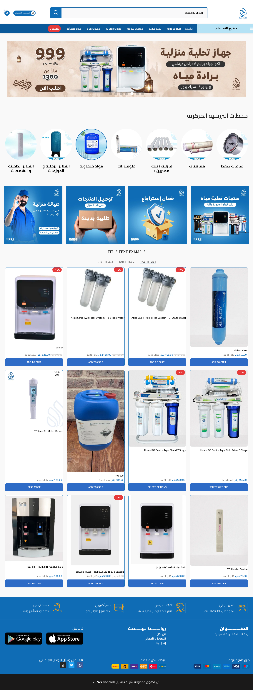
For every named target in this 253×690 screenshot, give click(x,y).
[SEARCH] (55, 12)
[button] (142, 93)
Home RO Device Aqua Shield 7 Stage (165, 450)
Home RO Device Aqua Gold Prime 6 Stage (224, 450)
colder (59, 347)
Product (120, 475)
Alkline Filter (241, 350)
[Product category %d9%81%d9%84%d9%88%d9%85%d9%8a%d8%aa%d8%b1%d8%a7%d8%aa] (126, 149)
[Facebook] (80, 665)
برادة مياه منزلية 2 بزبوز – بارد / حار (45, 566)
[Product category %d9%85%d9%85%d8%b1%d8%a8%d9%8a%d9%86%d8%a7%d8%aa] (197, 149)
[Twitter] (71, 665)
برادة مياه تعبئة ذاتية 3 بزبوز (171, 567)
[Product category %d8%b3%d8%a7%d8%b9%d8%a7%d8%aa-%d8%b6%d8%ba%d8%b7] (232, 149)
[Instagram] (63, 665)
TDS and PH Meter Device (48, 431)
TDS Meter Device (237, 569)
